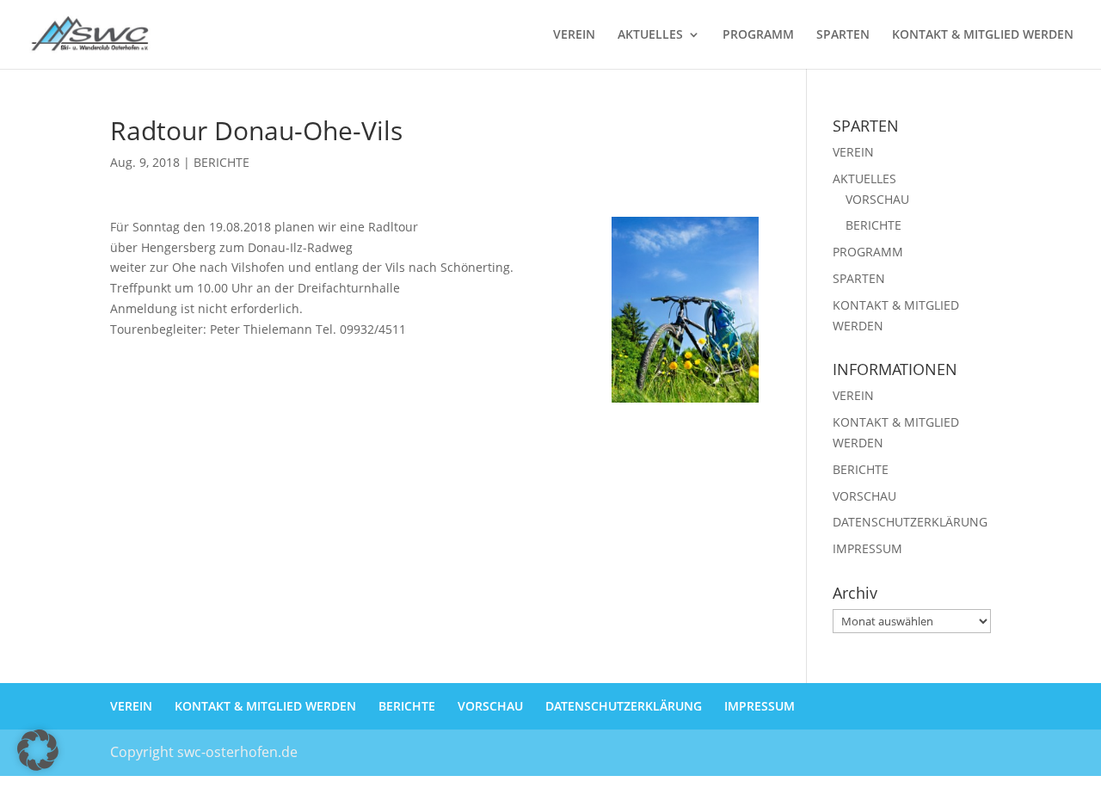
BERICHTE (221, 162)
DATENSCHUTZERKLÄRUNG (910, 522)
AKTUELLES (650, 35)
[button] (38, 750)
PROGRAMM (758, 35)
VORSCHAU (877, 199)
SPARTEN (843, 35)
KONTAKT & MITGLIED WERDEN (982, 35)
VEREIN (574, 35)
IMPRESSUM (867, 548)
